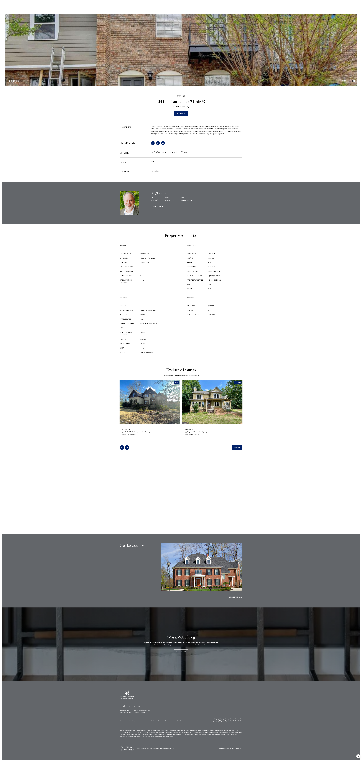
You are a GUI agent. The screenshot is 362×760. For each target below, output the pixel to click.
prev (11, 81)
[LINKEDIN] (225, 720)
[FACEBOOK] (215, 720)
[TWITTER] (230, 720)
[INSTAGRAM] (220, 720)
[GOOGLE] (235, 720)
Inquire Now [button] (181, 114)
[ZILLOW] (240, 720)
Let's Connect (181, 721)
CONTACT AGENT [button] (158, 206)
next (16, 81)
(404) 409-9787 (170, 200)
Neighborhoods (155, 721)
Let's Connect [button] (181, 652)
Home (121, 721)
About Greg (132, 721)
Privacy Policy (237, 748)
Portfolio (143, 721)
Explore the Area (235, 597)
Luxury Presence (168, 748)
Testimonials (168, 721)
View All (237, 448)
